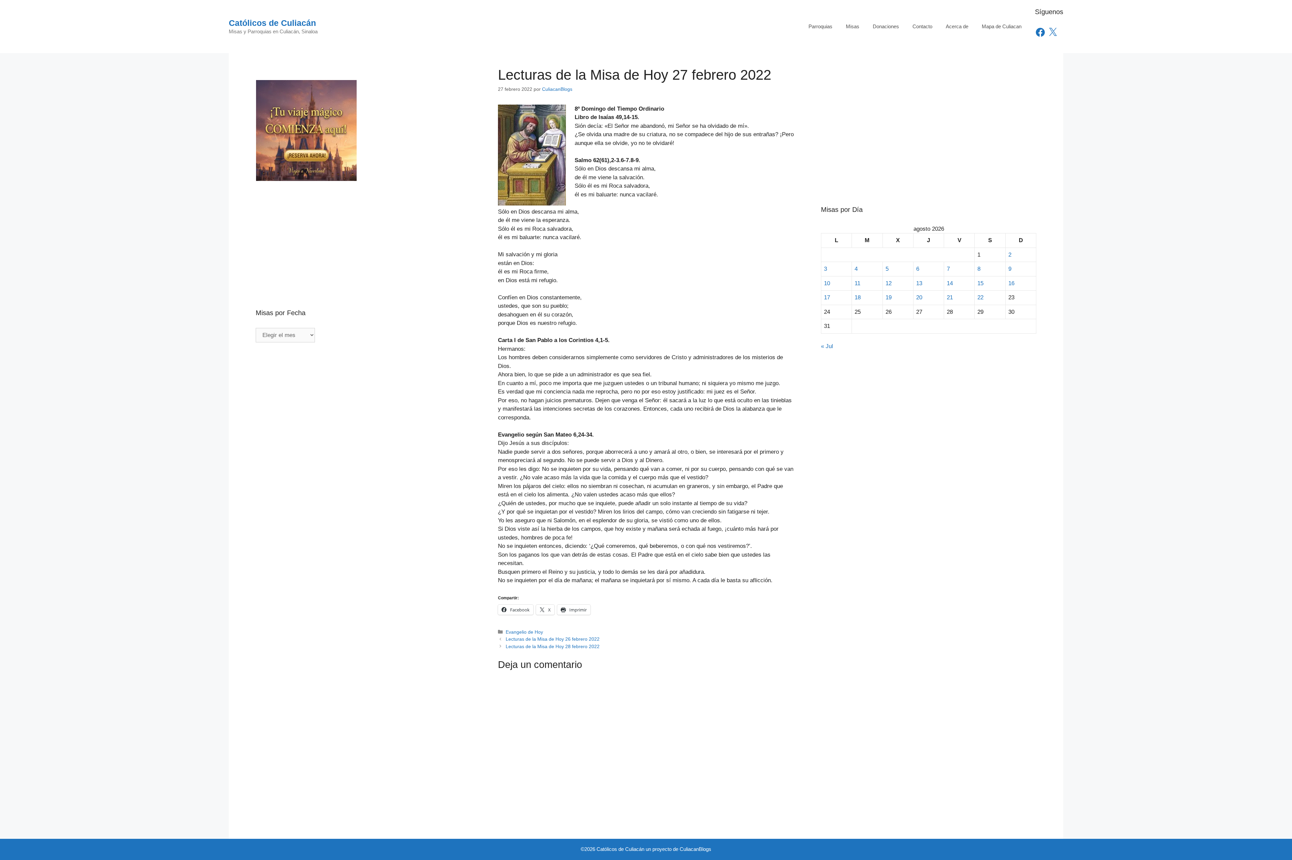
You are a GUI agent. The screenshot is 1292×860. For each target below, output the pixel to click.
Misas (852, 26)
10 (827, 283)
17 (827, 297)
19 (889, 297)
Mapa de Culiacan (1001, 26)
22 (980, 297)
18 (858, 297)
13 (919, 283)
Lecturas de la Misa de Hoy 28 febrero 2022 (553, 646)
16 (1011, 283)
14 (950, 283)
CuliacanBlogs (695, 849)
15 (980, 283)
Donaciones (886, 26)
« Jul (827, 346)
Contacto (922, 26)
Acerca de (957, 26)
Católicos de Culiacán (272, 23)
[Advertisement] (363, 230)
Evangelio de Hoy (524, 632)
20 (919, 297)
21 (950, 297)
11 (857, 283)
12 (889, 283)
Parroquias (820, 26)
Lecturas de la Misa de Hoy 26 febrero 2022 (553, 639)
